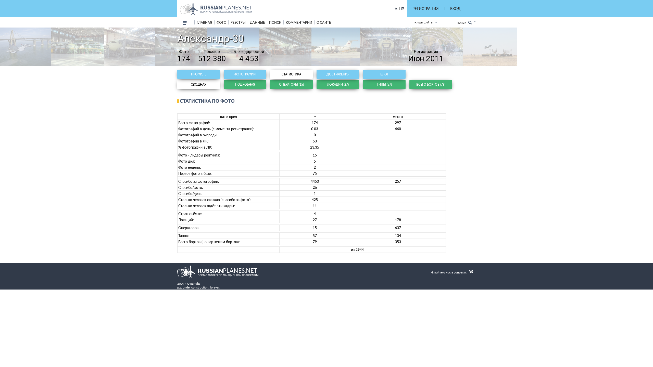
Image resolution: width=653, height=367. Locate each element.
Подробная (245, 84)
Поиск (462, 22)
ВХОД (455, 8)
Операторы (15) (291, 84)
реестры (238, 22)
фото (221, 22)
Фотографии (245, 74)
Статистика (291, 74)
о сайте (324, 22)
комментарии (299, 22)
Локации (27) (338, 84)
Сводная (198, 84)
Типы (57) (384, 84)
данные (257, 22)
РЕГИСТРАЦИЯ (425, 8)
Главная (204, 22)
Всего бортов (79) (430, 84)
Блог (384, 74)
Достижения (337, 74)
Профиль (198, 74)
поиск (275, 22)
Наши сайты (424, 22)
